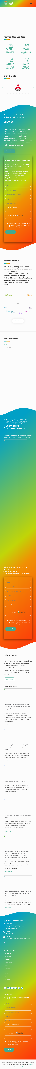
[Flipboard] (13, 988)
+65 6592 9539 (10, 933)
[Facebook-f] (10, 988)
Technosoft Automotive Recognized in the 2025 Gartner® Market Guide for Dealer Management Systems (18, 894)
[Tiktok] (22, 988)
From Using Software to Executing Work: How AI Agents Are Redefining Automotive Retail (18, 747)
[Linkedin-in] (4, 988)
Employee (6, 347)
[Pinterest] (16, 988)
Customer (6, 345)
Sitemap (21, 1066)
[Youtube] (7, 988)
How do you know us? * (13, 207)
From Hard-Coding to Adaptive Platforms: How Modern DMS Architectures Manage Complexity (17, 706)
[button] (30, 3)
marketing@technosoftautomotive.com (18, 938)
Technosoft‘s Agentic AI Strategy (15, 781)
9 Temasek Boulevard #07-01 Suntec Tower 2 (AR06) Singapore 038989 (15, 926)
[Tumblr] (19, 988)
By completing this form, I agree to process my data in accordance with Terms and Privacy (19, 225)
